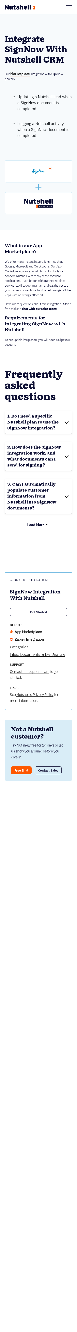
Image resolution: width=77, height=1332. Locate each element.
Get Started (38, 612)
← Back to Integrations (29, 580)
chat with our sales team (39, 309)
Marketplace (20, 73)
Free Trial (21, 770)
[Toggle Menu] (69, 7)
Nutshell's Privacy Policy (35, 694)
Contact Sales (48, 770)
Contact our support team (29, 671)
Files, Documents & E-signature (37, 654)
